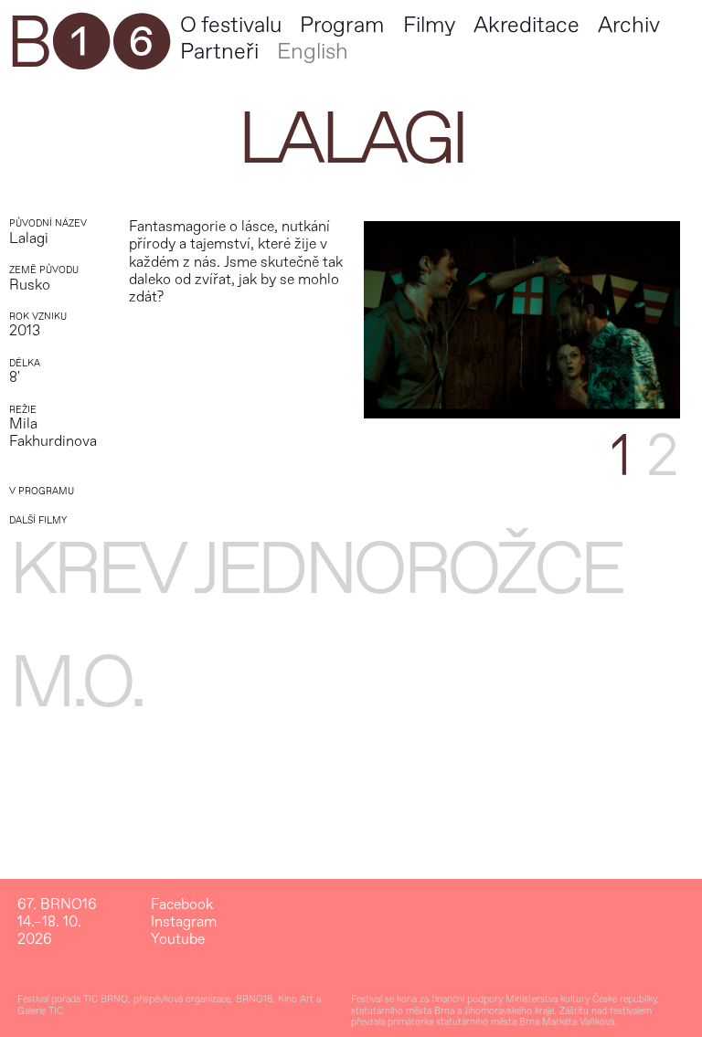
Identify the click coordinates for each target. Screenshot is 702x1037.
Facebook (182, 905)
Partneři (219, 51)
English (312, 51)
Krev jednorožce (315, 570)
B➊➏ (87, 44)
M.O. (76, 683)
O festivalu (231, 25)
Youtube (178, 939)
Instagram (184, 922)
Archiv (629, 25)
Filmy (429, 25)
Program (342, 25)
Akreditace (526, 25)
